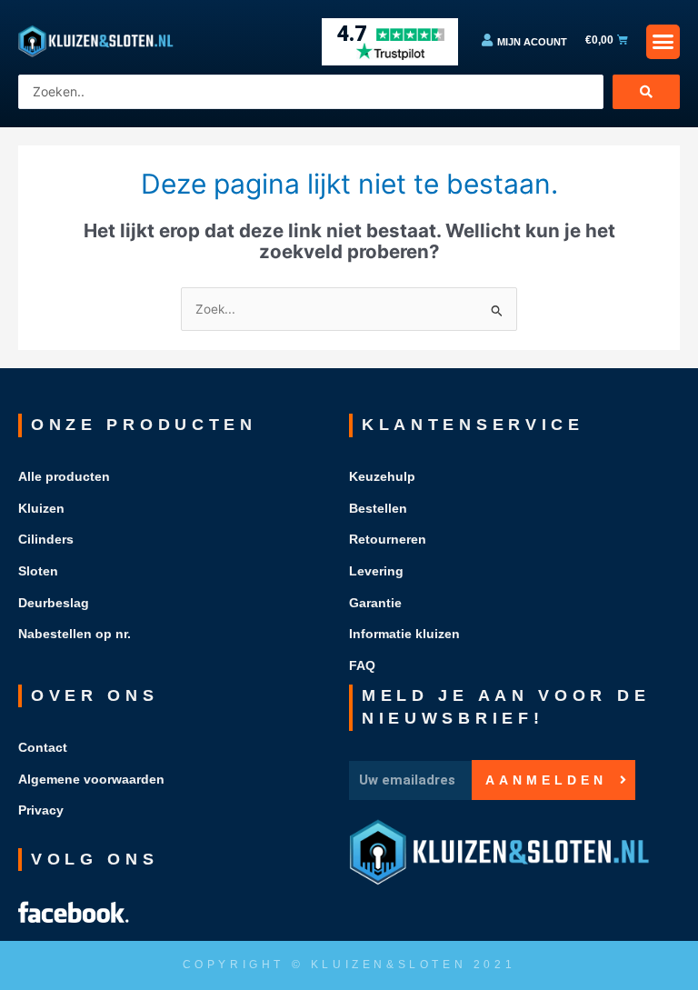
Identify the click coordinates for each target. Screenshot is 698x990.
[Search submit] (646, 92)
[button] (663, 42)
